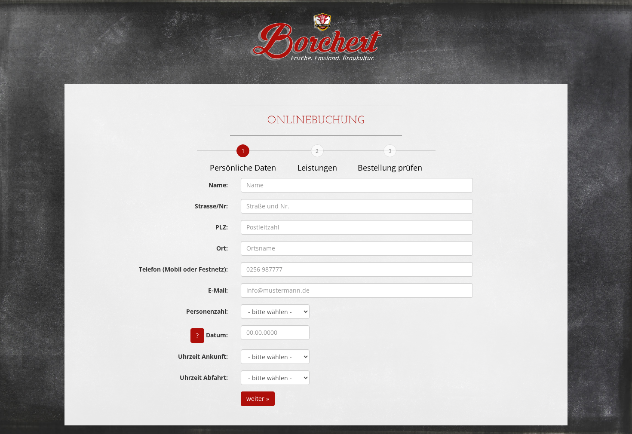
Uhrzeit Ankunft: (203, 356)
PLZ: (221, 227)
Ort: (222, 248)
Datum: (212, 334)
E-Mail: (218, 290)
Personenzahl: (207, 311)
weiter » (257, 398)
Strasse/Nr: (211, 206)
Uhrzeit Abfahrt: (204, 377)
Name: (218, 185)
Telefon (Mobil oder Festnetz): (183, 269)
